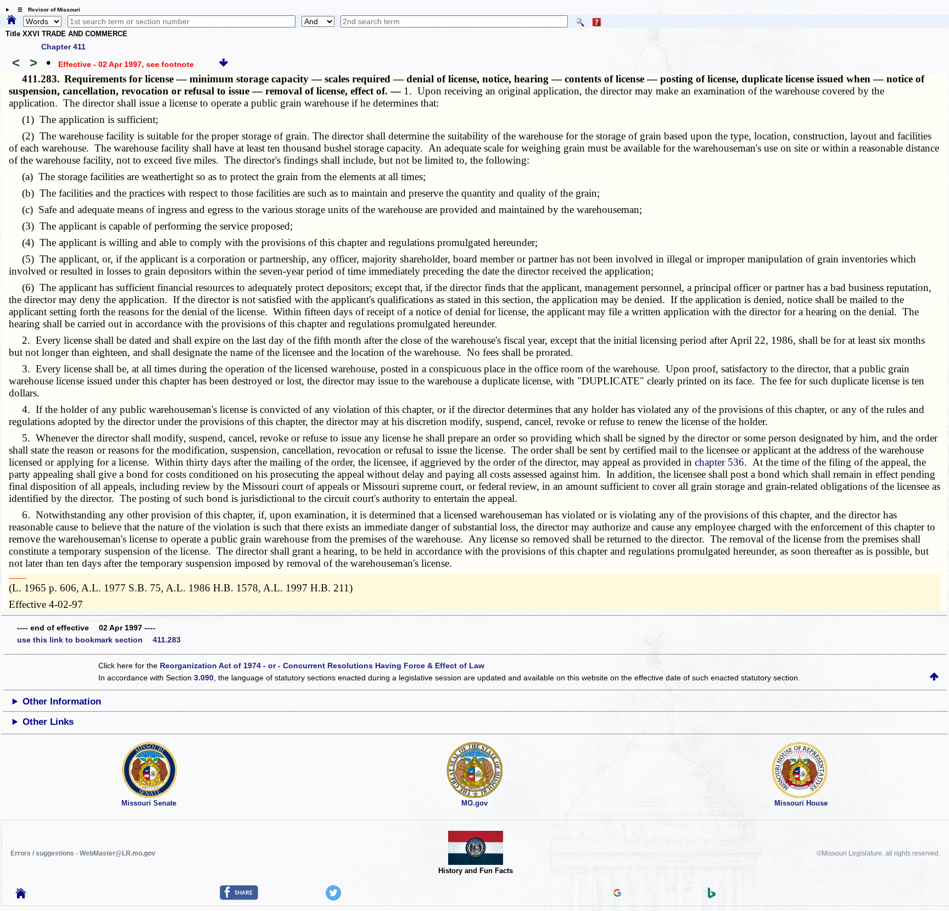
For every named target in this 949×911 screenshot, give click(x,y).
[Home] (11, 20)
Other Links (48, 722)
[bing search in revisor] (712, 895)
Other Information (62, 701)
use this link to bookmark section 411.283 (99, 639)
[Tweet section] (333, 897)
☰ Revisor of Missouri (46, 10)
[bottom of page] (223, 64)
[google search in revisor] (617, 894)
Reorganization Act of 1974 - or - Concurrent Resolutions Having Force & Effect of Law (322, 665)
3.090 (204, 677)
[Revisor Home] (20, 895)
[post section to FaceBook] (239, 897)
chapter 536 (719, 462)
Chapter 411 (63, 46)
